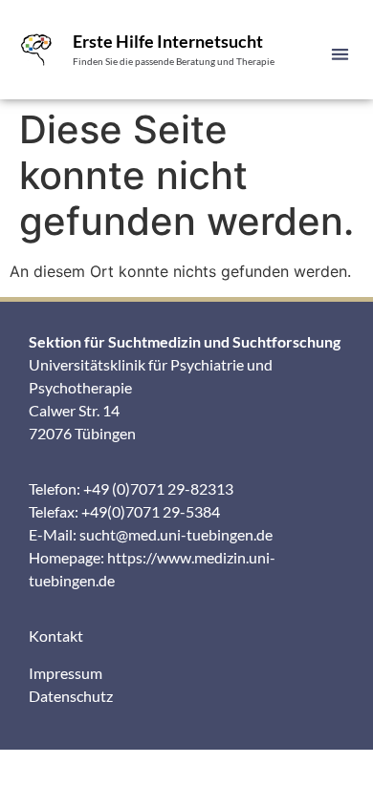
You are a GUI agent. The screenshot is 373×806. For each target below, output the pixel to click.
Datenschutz (71, 696)
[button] (341, 54)
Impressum (65, 673)
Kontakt (56, 635)
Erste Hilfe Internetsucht (168, 41)
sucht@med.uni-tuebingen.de (176, 534)
